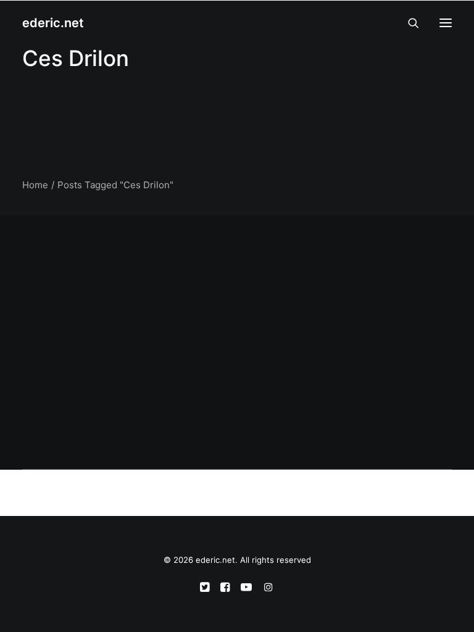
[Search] (408, 22)
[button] (445, 23)
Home (35, 185)
